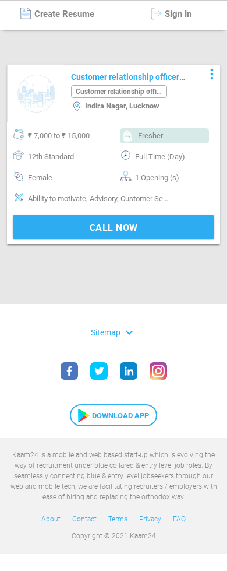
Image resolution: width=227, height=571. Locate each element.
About (51, 519)
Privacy (150, 519)
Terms (117, 519)
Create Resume (63, 14)
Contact (84, 519)
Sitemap (113, 332)
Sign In (176, 14)
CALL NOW (114, 227)
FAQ (179, 519)
